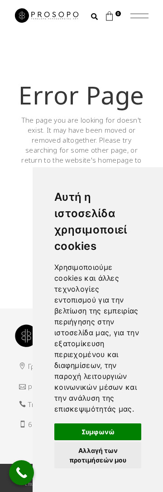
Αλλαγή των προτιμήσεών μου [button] (97, 455)
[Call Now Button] (21, 472)
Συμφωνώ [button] (98, 432)
